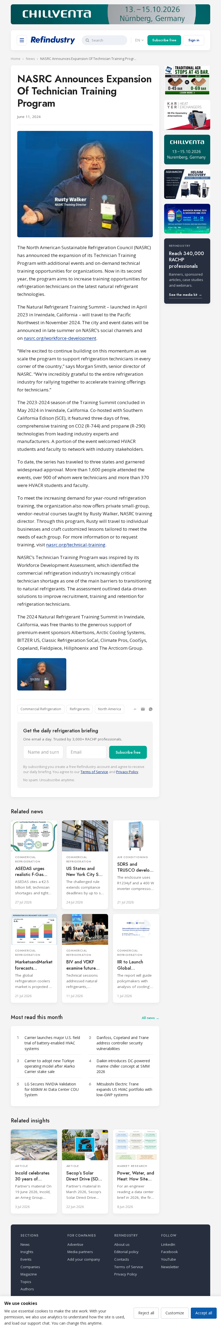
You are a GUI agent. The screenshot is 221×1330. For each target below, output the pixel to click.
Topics (25, 1281)
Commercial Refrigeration (40, 709)
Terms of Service (94, 771)
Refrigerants (79, 709)
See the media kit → (185, 294)
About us (122, 1244)
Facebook (169, 1251)
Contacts (121, 1259)
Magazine (28, 1274)
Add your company (83, 1259)
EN (137, 40)
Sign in (193, 40)
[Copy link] (135, 709)
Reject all (146, 1312)
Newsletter (170, 1266)
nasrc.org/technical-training (75, 545)
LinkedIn (168, 1244)
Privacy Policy (127, 771)
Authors (27, 1289)
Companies (30, 1266)
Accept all (203, 1312)
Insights (26, 1251)
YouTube (168, 1259)
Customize (174, 1312)
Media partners (80, 1251)
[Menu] (22, 40)
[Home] (53, 40)
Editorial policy (126, 1251)
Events (26, 1259)
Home (15, 58)
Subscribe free (164, 40)
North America (109, 709)
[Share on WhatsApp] (151, 709)
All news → (150, 1017)
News (30, 58)
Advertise (75, 1244)
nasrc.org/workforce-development (60, 338)
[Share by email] (143, 709)
